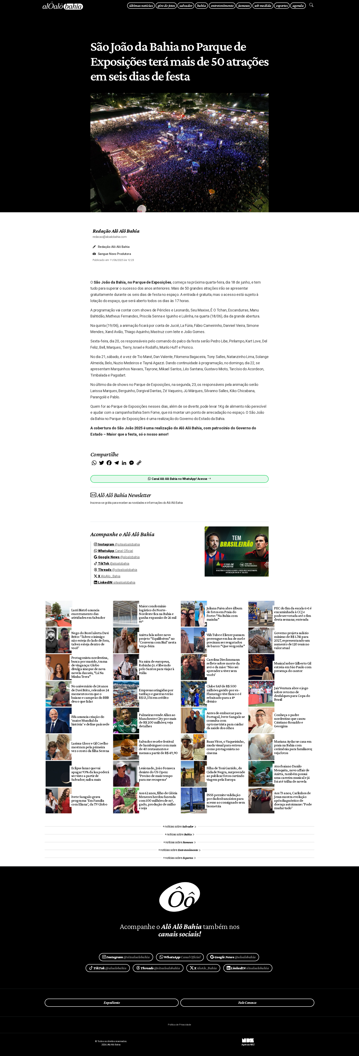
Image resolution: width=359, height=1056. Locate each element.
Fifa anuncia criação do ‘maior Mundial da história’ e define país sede (90, 720)
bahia (201, 5)
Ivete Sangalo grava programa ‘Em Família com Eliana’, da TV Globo (89, 800)
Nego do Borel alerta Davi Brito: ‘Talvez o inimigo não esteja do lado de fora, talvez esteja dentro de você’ (90, 640)
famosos (244, 5)
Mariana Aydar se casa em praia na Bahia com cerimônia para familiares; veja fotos (293, 747)
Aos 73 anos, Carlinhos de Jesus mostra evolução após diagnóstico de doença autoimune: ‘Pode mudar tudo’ (293, 800)
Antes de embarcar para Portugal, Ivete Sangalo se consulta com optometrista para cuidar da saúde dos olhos (226, 720)
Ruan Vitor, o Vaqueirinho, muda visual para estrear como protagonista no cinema (226, 747)
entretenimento (222, 5)
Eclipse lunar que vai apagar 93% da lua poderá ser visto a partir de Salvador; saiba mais (90, 773)
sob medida (262, 5)
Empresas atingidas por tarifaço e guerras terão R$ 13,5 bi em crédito (156, 694)
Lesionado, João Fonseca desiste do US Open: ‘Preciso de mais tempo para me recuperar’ (157, 773)
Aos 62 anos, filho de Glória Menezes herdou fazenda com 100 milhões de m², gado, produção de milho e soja (158, 800)
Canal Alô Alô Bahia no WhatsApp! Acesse (179, 479)
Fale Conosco (247, 1002)
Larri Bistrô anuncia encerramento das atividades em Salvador (88, 614)
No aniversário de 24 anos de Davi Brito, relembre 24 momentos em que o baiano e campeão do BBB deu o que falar (90, 693)
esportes (282, 5)
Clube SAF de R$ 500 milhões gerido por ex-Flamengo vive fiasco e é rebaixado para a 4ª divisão (224, 693)
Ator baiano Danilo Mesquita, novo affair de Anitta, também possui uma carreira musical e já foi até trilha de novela (292, 773)
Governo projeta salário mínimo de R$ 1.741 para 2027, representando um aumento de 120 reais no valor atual (292, 640)
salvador (186, 5)
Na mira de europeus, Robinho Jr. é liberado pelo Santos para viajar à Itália (156, 667)
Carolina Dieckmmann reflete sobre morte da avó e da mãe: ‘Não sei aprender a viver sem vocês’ (223, 667)
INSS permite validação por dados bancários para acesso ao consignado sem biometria (226, 800)
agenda (298, 5)
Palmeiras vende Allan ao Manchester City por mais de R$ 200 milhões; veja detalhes (157, 720)
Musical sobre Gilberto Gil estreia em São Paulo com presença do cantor (292, 667)
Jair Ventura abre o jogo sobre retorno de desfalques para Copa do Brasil (292, 693)
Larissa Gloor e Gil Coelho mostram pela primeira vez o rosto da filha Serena (90, 747)
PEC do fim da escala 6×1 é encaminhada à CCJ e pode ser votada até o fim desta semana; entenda (293, 613)
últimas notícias (141, 5)
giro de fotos (166, 5)
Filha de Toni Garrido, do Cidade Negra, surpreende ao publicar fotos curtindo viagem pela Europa (226, 773)
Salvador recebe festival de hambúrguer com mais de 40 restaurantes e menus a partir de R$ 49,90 (158, 747)
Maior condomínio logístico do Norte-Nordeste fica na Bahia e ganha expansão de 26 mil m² (157, 613)
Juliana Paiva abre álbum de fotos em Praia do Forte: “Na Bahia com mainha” (224, 613)
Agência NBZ (248, 1043)
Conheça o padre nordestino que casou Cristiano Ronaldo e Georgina (289, 720)
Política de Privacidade (179, 1024)
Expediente (112, 1002)
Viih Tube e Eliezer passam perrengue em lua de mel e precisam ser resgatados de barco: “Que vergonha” (226, 640)
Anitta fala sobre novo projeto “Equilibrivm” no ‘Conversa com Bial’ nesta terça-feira (157, 640)
